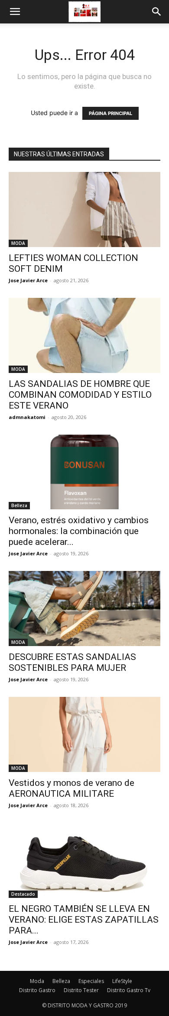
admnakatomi (27, 417)
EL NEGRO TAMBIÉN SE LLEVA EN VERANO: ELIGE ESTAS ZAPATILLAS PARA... (84, 920)
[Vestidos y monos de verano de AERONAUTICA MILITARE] (84, 734)
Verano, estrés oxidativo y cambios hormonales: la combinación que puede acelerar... (79, 531)
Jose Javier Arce (28, 280)
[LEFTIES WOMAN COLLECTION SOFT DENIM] (84, 209)
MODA (18, 243)
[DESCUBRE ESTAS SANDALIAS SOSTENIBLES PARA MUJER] (84, 608)
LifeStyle (122, 981)
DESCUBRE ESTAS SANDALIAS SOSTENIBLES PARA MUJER (72, 662)
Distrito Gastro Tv (128, 990)
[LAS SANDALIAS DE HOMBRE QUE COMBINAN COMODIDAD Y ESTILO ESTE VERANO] (84, 335)
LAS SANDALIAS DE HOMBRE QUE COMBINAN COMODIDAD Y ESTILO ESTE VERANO (80, 395)
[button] (15, 11)
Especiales (91, 981)
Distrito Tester (81, 990)
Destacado (23, 894)
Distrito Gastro (37, 990)
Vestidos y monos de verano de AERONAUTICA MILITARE (71, 788)
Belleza (19, 505)
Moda (37, 981)
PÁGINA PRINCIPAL (110, 113)
